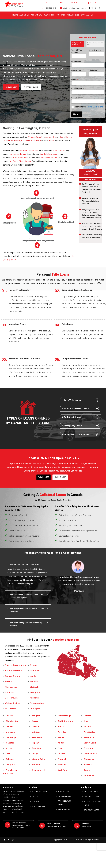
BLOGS (47, 15)
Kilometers (76, 62)
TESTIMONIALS (58, 15)
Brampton (35, 692)
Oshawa (9, 726)
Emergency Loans (18, 154)
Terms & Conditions (95, 107)
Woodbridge (89, 732)
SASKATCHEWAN (64, 796)
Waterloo (62, 732)
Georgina (10, 764)
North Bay (62, 764)
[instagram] (99, 8)
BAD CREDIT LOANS (91, 810)
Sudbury (36, 764)
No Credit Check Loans (20, 161)
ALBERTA (35, 801)
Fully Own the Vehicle (77, 44)
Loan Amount (77, 98)
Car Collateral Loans (49, 154)
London (33, 676)
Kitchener (34, 698)
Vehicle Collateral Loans (79, 3)
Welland (87, 726)
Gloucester (89, 759)
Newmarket (89, 737)
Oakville (9, 716)
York (60, 748)
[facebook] (91, 8)
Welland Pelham (13, 703)
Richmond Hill (38, 770)
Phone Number (78, 89)
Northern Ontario (13, 671)
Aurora (35, 721)
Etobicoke (35, 687)
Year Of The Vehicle (76, 51)
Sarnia (61, 737)
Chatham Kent (91, 754)
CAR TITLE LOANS (91, 792)
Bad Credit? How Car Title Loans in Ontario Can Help (90, 201)
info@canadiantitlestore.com (74, 8)
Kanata (87, 770)
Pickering (88, 748)
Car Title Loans (63, 3)
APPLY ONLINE (31, 87)
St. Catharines (37, 703)
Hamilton (34, 671)
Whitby (61, 743)
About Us (24, 15)
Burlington (35, 709)
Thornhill (62, 759)
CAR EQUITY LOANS (91, 797)
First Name (76, 71)
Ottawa (33, 665)
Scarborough (11, 698)
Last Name (94, 71)
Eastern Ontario (12, 676)
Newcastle (37, 737)
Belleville (88, 764)
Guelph (35, 754)
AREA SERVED (73, 15)
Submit (76, 114)
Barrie (61, 726)
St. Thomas (10, 709)
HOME (15, 15)
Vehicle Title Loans (29, 150)
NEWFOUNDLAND (64, 809)
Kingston (10, 743)
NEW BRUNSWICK (38, 806)
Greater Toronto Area (15, 665)
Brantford (36, 748)
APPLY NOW (61, 477)
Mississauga (11, 687)
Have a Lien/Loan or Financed (95, 44)
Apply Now (36, 15)
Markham (10, 732)
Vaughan (36, 716)
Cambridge (11, 737)
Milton (9, 748)
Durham (35, 726)
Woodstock (89, 775)
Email (74, 80)
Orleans (61, 754)
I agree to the (89, 107)
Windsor (31, 137)
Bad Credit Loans (95, 3)
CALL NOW (12, 87)
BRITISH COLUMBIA (39, 792)
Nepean (35, 743)
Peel (8, 754)
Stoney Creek (90, 743)
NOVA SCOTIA (63, 791)
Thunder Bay (12, 721)
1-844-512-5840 (50, 8)
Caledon (10, 759)
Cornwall (88, 716)
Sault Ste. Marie (65, 721)
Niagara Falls (38, 759)
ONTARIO (35, 797)
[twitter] (95, 8)
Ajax (86, 721)
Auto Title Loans (20, 157)
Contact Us (87, 15)
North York (10, 692)
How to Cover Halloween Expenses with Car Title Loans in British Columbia (92, 226)
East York (62, 770)
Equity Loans (50, 3)
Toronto (9, 681)
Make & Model (95, 50)
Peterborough (64, 716)
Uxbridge (36, 732)
